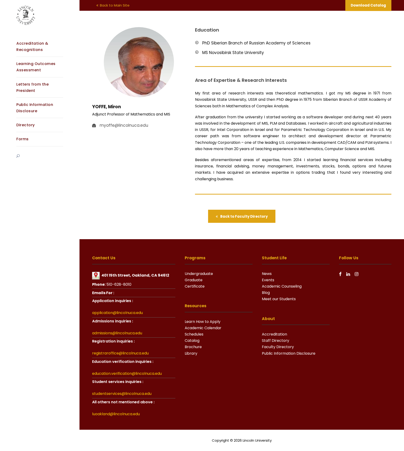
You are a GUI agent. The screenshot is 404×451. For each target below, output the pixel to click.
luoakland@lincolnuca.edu (116, 414)
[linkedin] (348, 274)
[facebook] (340, 274)
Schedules (194, 334)
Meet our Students (279, 299)
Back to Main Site (115, 5)
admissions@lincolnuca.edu (117, 333)
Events (268, 280)
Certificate (195, 286)
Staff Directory (275, 340)
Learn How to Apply (202, 321)
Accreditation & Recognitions (32, 46)
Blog (266, 292)
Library (191, 353)
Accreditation (274, 334)
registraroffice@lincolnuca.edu (120, 353)
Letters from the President (32, 87)
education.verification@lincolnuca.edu (127, 373)
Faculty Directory (278, 347)
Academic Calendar (203, 328)
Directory (25, 125)
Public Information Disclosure (34, 108)
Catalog (192, 340)
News (267, 273)
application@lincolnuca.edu (117, 312)
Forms (22, 139)
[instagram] (356, 274)
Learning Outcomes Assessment (36, 67)
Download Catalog (368, 5)
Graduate (193, 280)
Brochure (193, 347)
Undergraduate (199, 273)
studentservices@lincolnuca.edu (122, 393)
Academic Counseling (282, 286)
